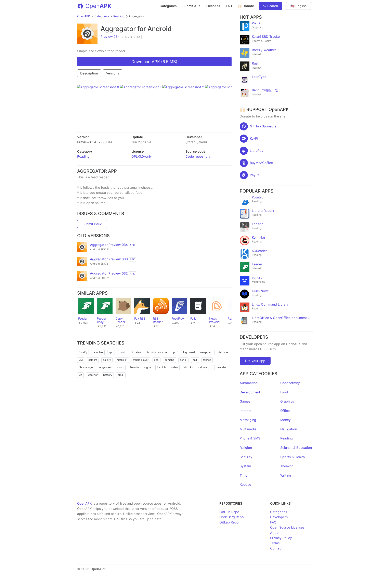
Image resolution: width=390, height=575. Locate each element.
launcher (98, 352)
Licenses (213, 6)
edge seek (105, 367)
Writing (285, 475)
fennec (207, 359)
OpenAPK (83, 16)
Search (272, 6)
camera (92, 359)
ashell (183, 359)
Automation (249, 383)
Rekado (134, 367)
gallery (107, 359)
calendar (221, 367)
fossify (83, 352)
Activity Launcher (157, 352)
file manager (86, 367)
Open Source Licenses (287, 527)
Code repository (198, 156)
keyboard (189, 352)
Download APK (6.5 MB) (154, 61)
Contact (276, 548)
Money (285, 420)
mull (195, 359)
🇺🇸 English (298, 6)
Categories (168, 6)
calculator (204, 367)
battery (107, 374)
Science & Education (296, 448)
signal (147, 367)
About (275, 533)
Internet (245, 411)
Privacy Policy (281, 538)
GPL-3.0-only (141, 156)
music (122, 352)
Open (98, 5)
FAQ (229, 6)
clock (120, 367)
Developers (279, 517)
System (245, 466)
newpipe (205, 352)
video (174, 367)
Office (285, 411)
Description (89, 73)
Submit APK (191, 6)
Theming (287, 466)
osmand (169, 359)
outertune (222, 352)
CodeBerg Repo (231, 517)
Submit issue (92, 224)
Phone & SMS (250, 438)
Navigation (288, 429)
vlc (80, 374)
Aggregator (118, 29)
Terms (275, 543)
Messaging (248, 420)
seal (156, 359)
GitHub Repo (229, 512)
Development (250, 392)
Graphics (287, 401)
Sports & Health (292, 457)
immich (161, 367)
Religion (246, 448)
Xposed (245, 484)
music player (140, 359)
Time (243, 475)
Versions (112, 73)
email (121, 374)
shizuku (188, 367)
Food (284, 392)
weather (93, 374)
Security (246, 457)
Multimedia (248, 429)
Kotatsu (136, 352)
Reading (118, 16)
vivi (81, 359)
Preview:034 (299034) (94, 142)
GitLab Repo (229, 522)
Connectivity (290, 383)
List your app (255, 361)
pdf (175, 352)
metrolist (122, 359)
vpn (111, 352)
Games (245, 401)
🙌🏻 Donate (246, 6)
